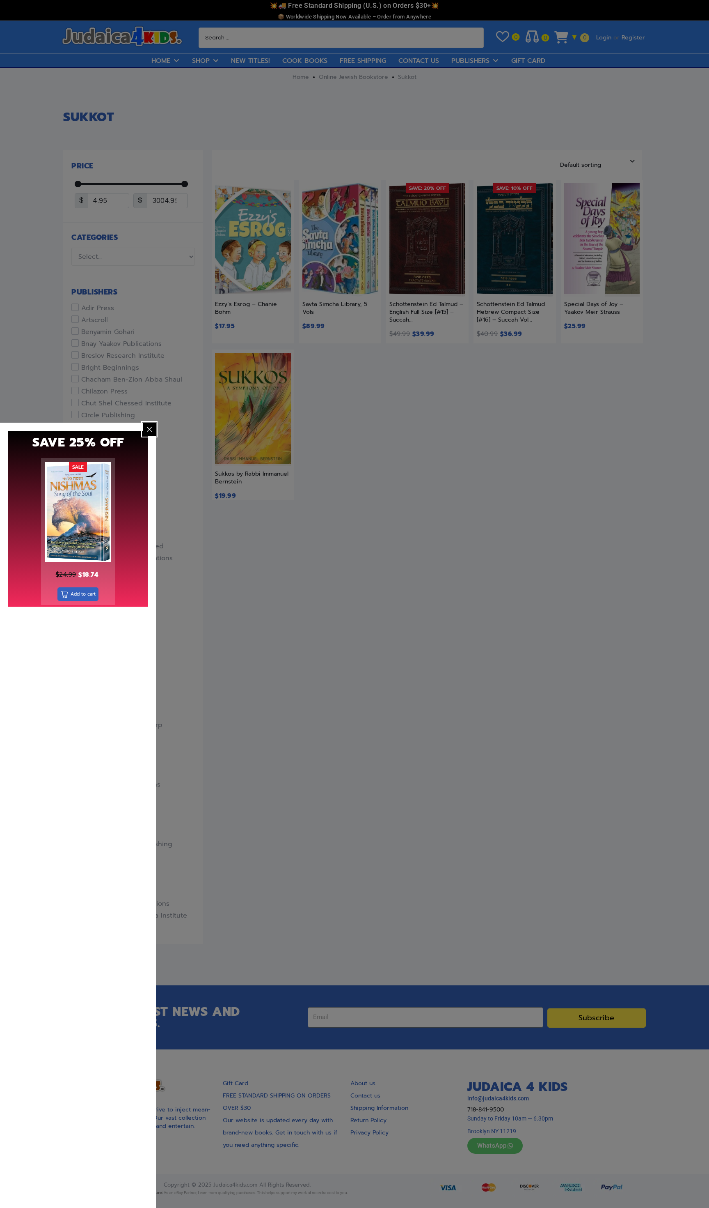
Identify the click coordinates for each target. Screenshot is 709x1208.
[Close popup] (149, 429)
